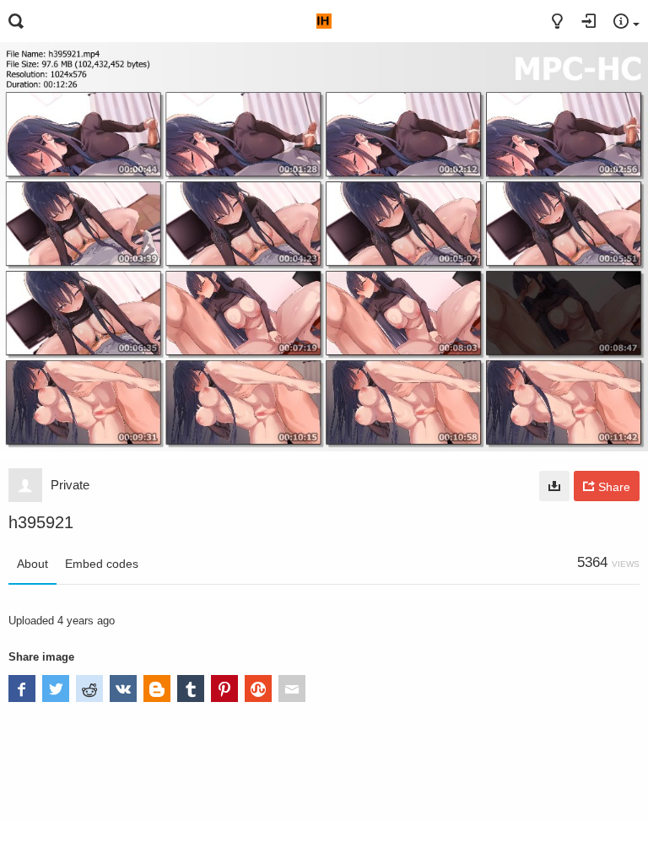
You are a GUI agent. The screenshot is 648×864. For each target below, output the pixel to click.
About (32, 563)
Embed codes (101, 563)
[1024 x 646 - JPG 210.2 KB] (554, 486)
